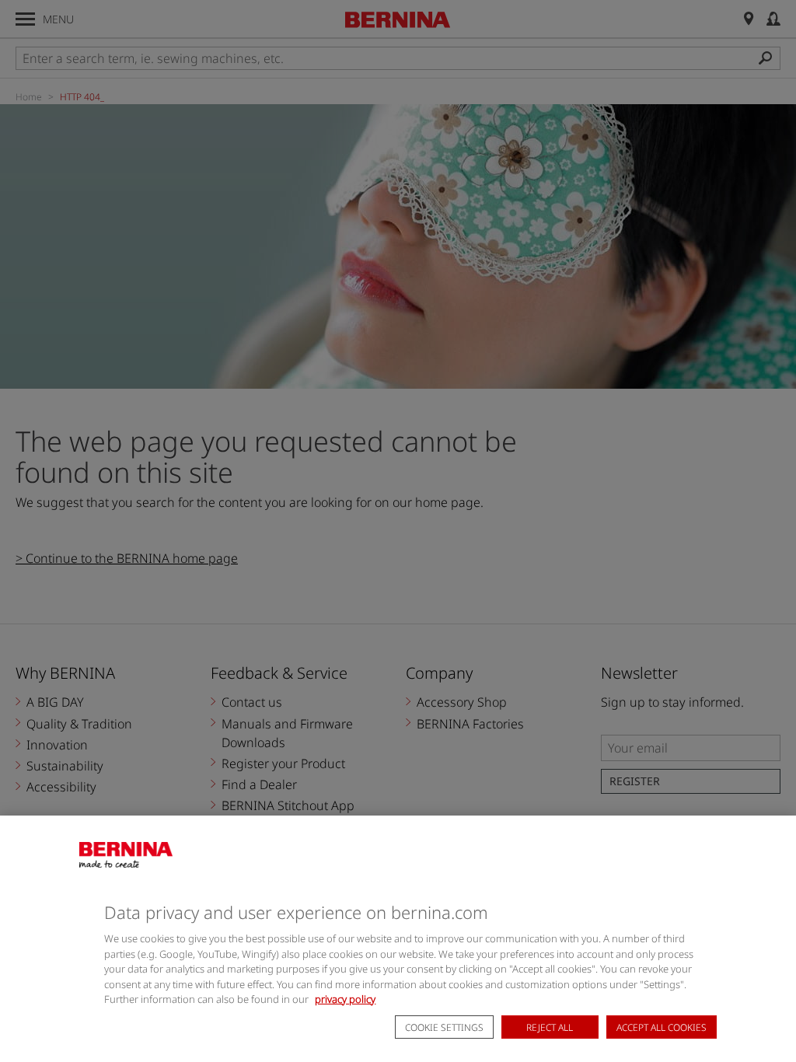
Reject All (549, 1027)
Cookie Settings (444, 1027)
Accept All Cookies (661, 1027)
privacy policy (345, 999)
